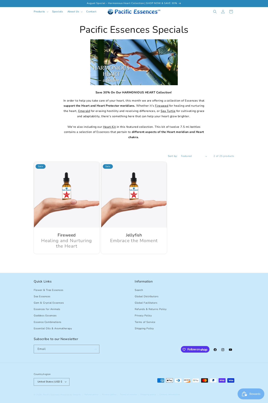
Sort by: (172, 156)
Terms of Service (145, 322)
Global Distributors (146, 296)
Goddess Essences (45, 315)
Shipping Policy (144, 328)
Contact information (170, 394)
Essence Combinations (47, 322)
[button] (41, 11)
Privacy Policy (143, 315)
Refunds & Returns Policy (150, 309)
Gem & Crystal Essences (49, 302)
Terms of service (128, 394)
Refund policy (91, 394)
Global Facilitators (146, 302)
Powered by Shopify (71, 394)
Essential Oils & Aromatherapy (53, 328)
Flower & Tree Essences (48, 290)
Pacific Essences (51, 394)
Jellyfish (134, 235)
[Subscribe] (95, 349)
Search (139, 290)
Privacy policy (109, 394)
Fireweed (67, 235)
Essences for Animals (47, 309)
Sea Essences (42, 296)
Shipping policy (148, 394)
